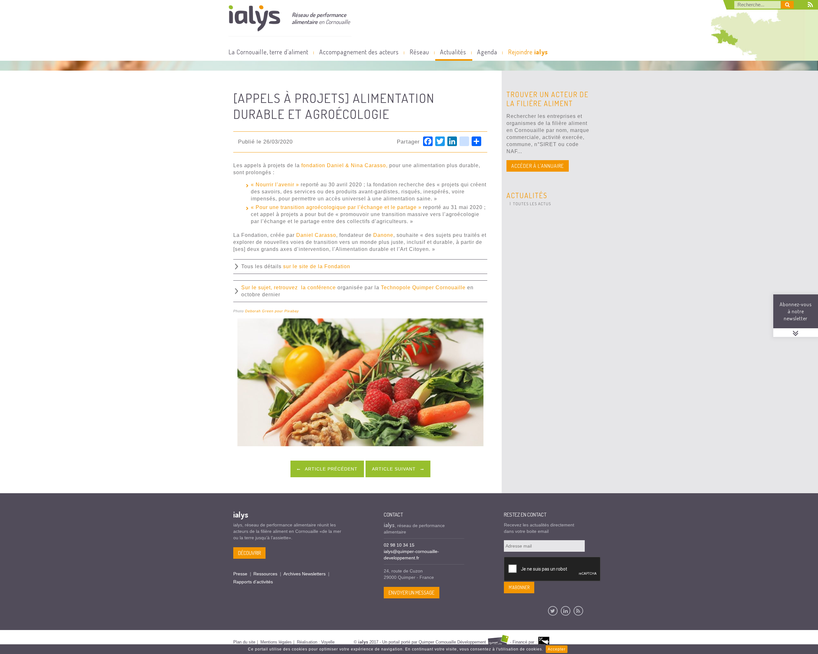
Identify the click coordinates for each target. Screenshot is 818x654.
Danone (383, 235)
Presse (240, 573)
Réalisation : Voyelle (316, 642)
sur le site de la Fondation (316, 266)
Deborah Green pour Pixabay (272, 311)
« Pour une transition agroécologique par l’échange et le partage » (336, 207)
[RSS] (578, 611)
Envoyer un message (412, 592)
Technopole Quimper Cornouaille (423, 287)
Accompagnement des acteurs (359, 52)
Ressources (265, 573)
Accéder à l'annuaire (537, 166)
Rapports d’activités (253, 581)
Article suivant (394, 468)
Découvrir (249, 553)
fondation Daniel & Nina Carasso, (344, 165)
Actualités (453, 52)
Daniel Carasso (316, 235)
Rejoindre (528, 52)
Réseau (419, 52)
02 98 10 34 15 (399, 545)
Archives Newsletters (304, 573)
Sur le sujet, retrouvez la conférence (288, 287)
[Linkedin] (565, 611)
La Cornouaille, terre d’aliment (268, 52)
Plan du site (244, 642)
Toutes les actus (532, 203)
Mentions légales (276, 642)
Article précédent (331, 468)
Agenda (487, 52)
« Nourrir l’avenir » (275, 184)
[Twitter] (553, 611)
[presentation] (552, 569)
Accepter (557, 649)
